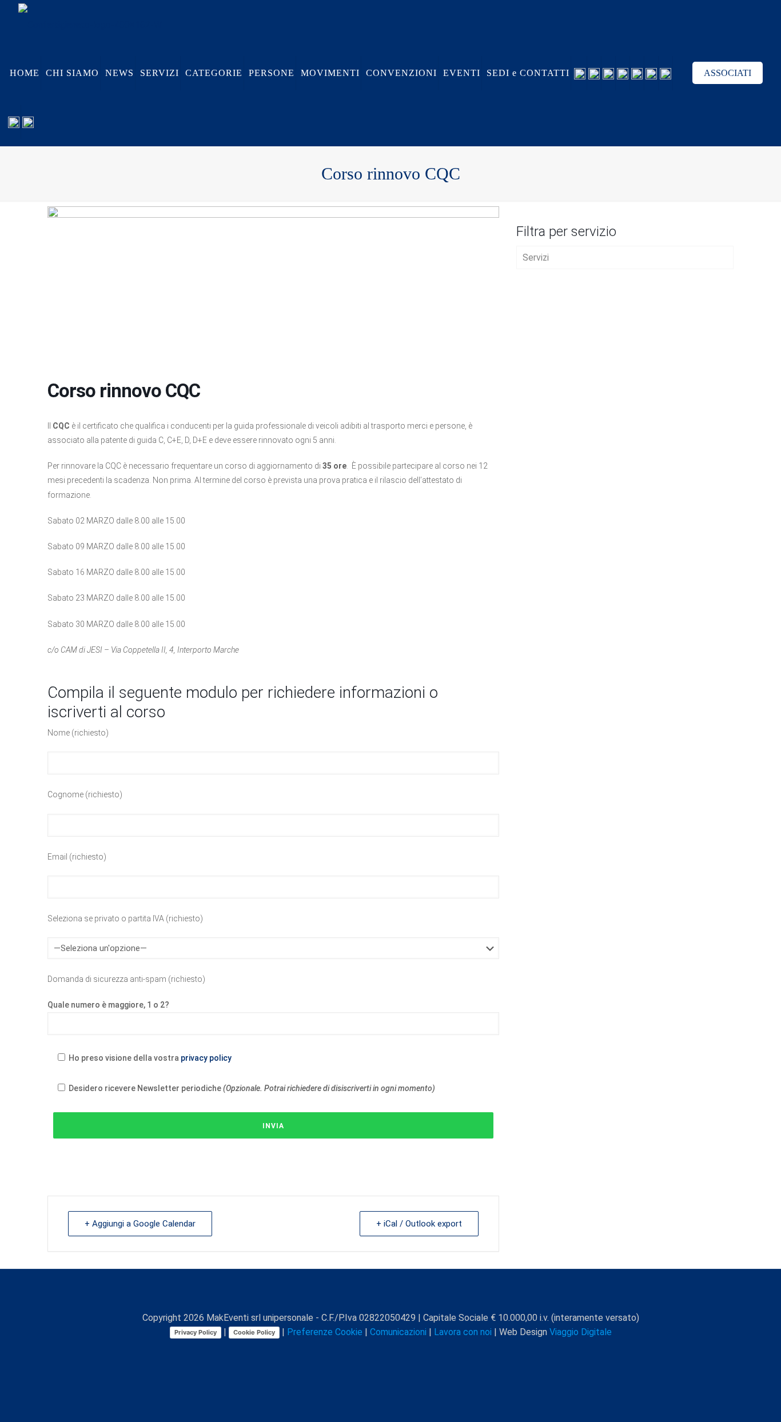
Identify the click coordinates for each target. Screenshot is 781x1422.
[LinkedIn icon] (391, 1352)
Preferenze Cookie (324, 1332)
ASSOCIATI (727, 73)
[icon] (415, 1352)
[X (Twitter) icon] (367, 1352)
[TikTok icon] (427, 1352)
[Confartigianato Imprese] (90, 24)
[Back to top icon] (390, 1293)
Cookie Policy (254, 1332)
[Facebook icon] (355, 1352)
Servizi (536, 257)
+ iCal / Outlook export (419, 1224)
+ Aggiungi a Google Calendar (140, 1224)
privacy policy (206, 1057)
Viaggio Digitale (580, 1332)
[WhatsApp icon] (343, 1352)
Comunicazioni (398, 1332)
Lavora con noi (463, 1332)
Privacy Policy (195, 1332)
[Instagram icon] (403, 1352)
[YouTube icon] (379, 1352)
